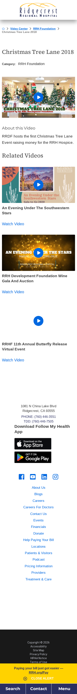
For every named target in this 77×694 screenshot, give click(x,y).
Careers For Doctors (38, 507)
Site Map (38, 650)
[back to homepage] (3, 28)
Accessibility (38, 646)
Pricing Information (39, 566)
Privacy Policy (38, 654)
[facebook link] (21, 477)
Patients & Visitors (38, 553)
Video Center (19, 28)
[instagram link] (55, 477)
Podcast (39, 559)
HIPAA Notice (38, 658)
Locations (38, 546)
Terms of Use (38, 662)
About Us (38, 488)
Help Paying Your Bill (38, 540)
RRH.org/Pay (38, 672)
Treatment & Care (38, 579)
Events (38, 520)
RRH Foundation (44, 28)
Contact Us (38, 514)
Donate (38, 533)
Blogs (38, 494)
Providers (38, 573)
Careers (38, 501)
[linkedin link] (44, 477)
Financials (38, 527)
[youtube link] (33, 477)
